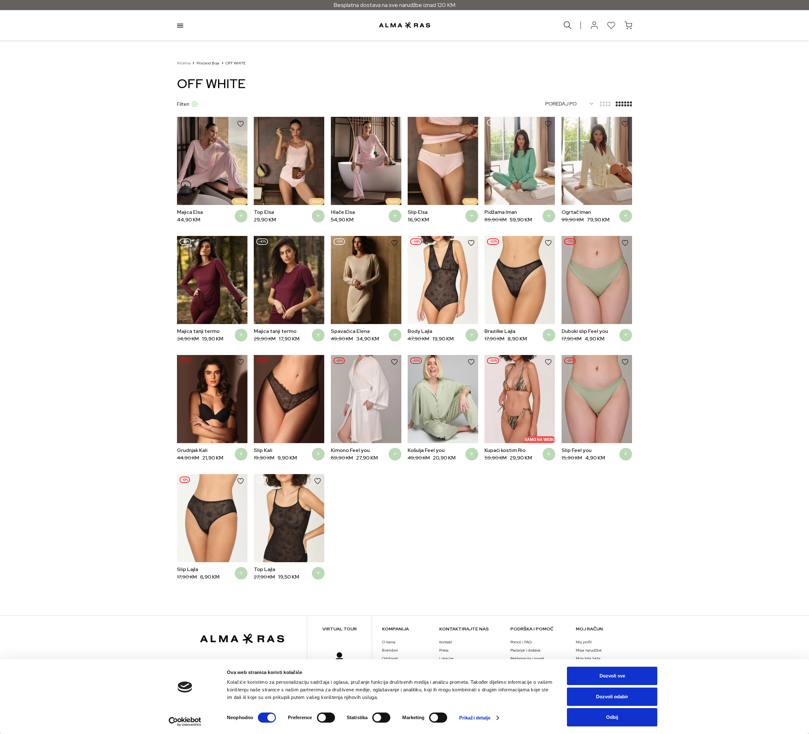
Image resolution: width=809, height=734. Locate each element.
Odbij (612, 717)
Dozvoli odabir (612, 696)
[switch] (326, 718)
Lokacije (446, 658)
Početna (184, 63)
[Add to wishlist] (240, 124)
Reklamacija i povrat (527, 658)
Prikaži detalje (475, 717)
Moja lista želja (588, 658)
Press (443, 650)
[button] (186, 161)
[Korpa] (628, 25)
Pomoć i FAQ (521, 642)
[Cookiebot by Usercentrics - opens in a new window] (185, 721)
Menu (180, 25)
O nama (388, 642)
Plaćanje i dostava (525, 650)
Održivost (390, 658)
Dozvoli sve (612, 675)
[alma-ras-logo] (404, 25)
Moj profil (584, 642)
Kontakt (445, 642)
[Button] (594, 25)
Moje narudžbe (589, 650)
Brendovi (390, 650)
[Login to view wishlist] (611, 25)
